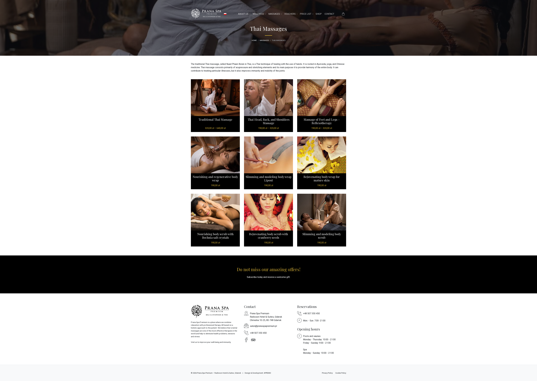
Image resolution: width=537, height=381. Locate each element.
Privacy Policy (327, 373)
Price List (305, 14)
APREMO (267, 373)
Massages (274, 14)
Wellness (258, 14)
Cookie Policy (340, 373)
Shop (319, 14)
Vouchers (290, 14)
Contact (329, 14)
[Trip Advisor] (254, 339)
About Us (243, 14)
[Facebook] (247, 339)
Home (254, 40)
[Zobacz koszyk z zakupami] (343, 14)
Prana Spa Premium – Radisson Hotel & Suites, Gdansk (219, 373)
